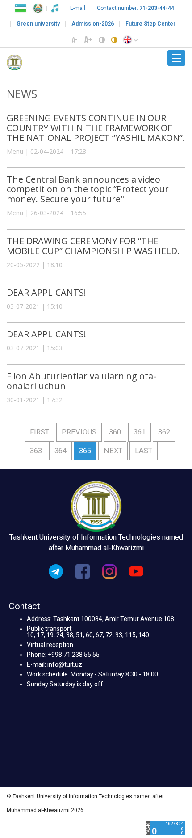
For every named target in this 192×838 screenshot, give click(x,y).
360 (115, 432)
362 (164, 432)
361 (140, 432)
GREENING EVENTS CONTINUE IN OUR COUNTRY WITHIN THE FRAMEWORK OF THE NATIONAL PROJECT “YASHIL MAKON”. (96, 128)
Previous (79, 432)
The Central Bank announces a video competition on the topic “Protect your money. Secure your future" (88, 189)
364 (60, 451)
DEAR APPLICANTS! (46, 292)
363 (36, 451)
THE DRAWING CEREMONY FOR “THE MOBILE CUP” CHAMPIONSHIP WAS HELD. (93, 246)
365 (85, 451)
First (39, 432)
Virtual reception (50, 644)
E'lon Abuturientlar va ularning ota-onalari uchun (81, 381)
